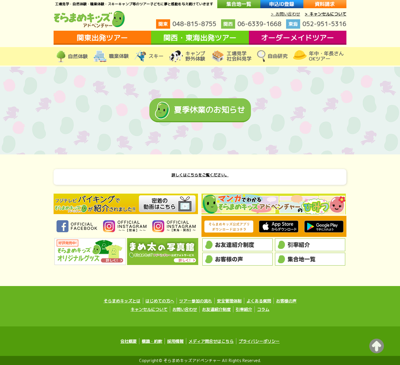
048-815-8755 (187, 23)
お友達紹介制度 (216, 309)
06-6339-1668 (252, 23)
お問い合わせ (184, 309)
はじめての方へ (160, 301)
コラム (263, 309)
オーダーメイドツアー (297, 37)
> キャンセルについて (325, 14)
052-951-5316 (317, 23)
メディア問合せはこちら (211, 341)
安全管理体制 (229, 301)
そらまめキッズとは (122, 301)
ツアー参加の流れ (195, 301)
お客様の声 (286, 301)
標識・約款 (152, 341)
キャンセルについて (149, 309)
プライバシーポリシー (259, 341)
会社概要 (128, 341)
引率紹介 (244, 309)
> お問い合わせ (285, 14)
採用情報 (175, 341)
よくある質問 (259, 301)
